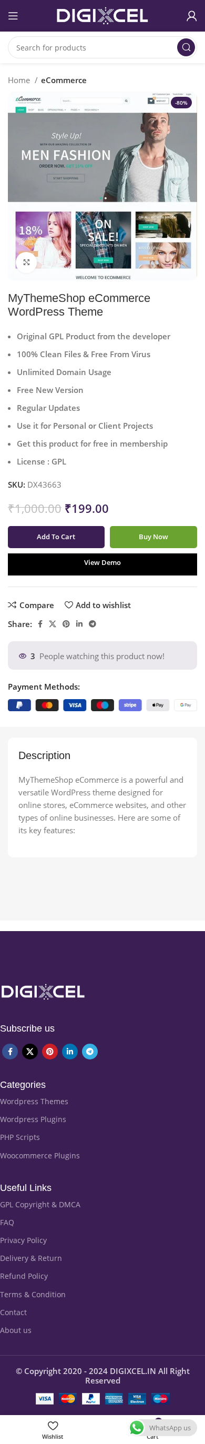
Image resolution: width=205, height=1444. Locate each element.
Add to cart (56, 536)
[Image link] (43, 991)
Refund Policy (24, 1276)
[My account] (191, 15)
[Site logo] (102, 14)
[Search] (186, 47)
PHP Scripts (20, 1137)
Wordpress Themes (34, 1101)
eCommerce (64, 80)
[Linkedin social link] (79, 624)
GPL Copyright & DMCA (40, 1204)
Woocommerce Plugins (40, 1155)
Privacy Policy (23, 1240)
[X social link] (52, 624)
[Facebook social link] (40, 624)
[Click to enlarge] (26, 262)
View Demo (102, 562)
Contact (13, 1312)
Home (20, 80)
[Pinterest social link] (66, 624)
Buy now (153, 536)
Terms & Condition (33, 1294)
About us (16, 1330)
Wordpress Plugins (33, 1119)
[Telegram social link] (92, 624)
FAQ (7, 1222)
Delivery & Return (31, 1258)
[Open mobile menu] (13, 15)
